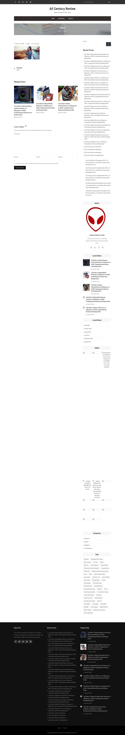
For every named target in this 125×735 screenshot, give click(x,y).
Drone (85, 574)
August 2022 (87, 332)
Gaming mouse (96, 577)
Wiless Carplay (87, 610)
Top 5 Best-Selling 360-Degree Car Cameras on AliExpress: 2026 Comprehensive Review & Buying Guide (97, 137)
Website (60, 157)
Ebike (90, 574)
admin (28, 43)
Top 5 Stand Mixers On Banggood (92, 152)
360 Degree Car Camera (97, 559)
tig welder (86, 607)
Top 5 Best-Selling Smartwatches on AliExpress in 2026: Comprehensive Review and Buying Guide (98, 657)
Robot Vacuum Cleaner (89, 592)
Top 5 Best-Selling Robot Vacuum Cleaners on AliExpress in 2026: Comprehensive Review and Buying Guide (96, 73)
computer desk (105, 568)
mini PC (103, 580)
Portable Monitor (98, 586)
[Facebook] (15, 641)
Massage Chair (95, 580)
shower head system (89, 595)
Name (15, 157)
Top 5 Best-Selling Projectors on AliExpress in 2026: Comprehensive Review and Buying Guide (96, 688)
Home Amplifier (106, 577)
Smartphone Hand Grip (89, 601)
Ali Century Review (62, 8)
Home (53, 18)
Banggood (87, 545)
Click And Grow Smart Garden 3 (91, 568)
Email (37, 157)
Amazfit (102, 562)
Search (85, 41)
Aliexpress (61, 18)
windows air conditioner (99, 610)
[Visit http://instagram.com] (99, 247)
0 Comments (35, 43)
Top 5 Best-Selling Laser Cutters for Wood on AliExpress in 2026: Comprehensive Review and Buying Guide (96, 108)
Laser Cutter (87, 580)
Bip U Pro (86, 565)
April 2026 (87, 325)
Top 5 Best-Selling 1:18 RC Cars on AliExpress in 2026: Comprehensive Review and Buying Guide (96, 310)
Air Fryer (95, 562)
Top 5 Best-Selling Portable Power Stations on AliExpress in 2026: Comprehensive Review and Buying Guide (96, 89)
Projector (99, 589)
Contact (70, 18)
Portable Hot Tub (88, 586)
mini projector (87, 583)
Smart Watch (87, 604)
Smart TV (99, 601)
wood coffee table (88, 613)
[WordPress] (30, 641)
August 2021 (87, 341)
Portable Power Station (89, 589)
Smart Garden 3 (98, 598)
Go (108, 44)
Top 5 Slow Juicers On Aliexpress (92, 146)
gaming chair (87, 577)
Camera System (94, 565)
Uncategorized (88, 548)
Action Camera (87, 562)
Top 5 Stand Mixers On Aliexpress (92, 149)
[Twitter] (19, 641)
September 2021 (88, 338)
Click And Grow (104, 565)
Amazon (86, 541)
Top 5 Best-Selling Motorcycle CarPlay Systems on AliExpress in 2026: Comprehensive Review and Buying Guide (97, 96)
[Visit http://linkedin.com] (95, 247)
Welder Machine (104, 607)
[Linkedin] (23, 641)
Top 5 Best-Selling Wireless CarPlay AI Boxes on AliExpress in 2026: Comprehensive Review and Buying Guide (23, 110)
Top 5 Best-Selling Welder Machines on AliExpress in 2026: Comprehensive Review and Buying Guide (99, 647)
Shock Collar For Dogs (102, 592)
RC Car (106, 589)
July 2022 (86, 335)
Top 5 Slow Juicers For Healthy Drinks (93, 155)
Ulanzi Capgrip (94, 607)
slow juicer (99, 595)
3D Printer (86, 559)
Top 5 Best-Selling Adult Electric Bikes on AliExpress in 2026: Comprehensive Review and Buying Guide (96, 115)
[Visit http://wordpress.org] (102, 247)
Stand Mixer (103, 604)
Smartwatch (95, 604)
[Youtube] (26, 641)
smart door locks (88, 598)
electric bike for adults (99, 574)
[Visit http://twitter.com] (91, 247)
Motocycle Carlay (97, 583)
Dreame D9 (86, 571)
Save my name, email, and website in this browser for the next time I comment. (37, 163)
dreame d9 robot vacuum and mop (100, 571)
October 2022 (87, 328)
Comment (16, 134)
